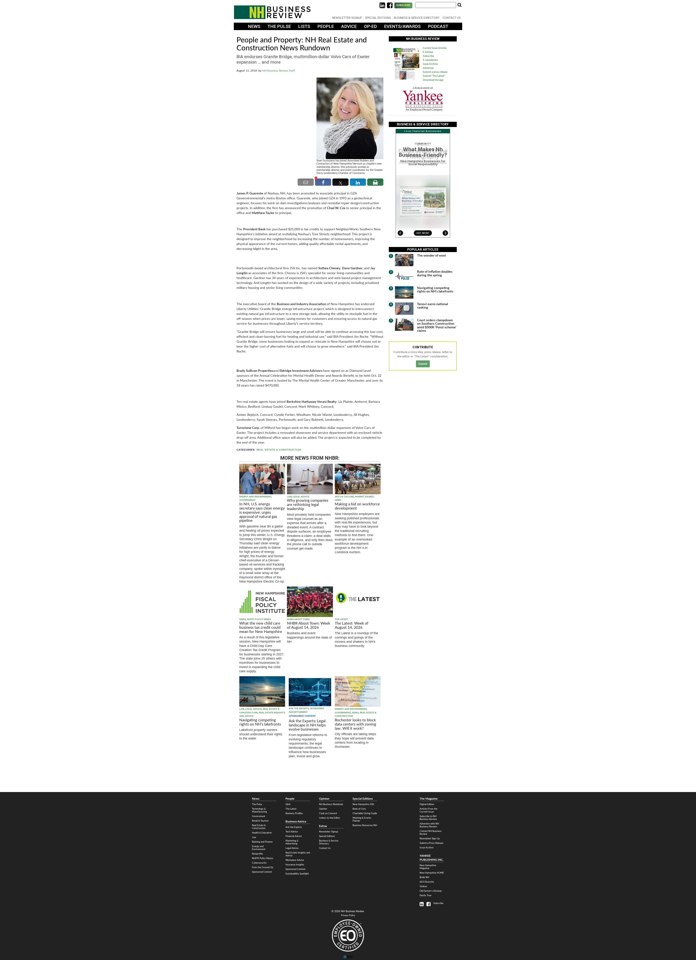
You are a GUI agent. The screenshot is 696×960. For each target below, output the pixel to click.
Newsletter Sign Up (430, 838)
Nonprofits (257, 854)
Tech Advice (291, 831)
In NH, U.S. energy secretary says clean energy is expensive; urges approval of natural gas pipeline (262, 512)
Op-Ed (370, 26)
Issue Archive (430, 64)
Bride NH (424, 877)
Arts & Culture (344, 496)
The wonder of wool (431, 255)
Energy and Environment (255, 496)
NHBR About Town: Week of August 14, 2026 (308, 625)
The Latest (341, 619)
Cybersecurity (259, 863)
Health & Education (262, 833)
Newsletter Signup (347, 18)
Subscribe (403, 5)
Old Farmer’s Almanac (431, 891)
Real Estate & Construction (278, 449)
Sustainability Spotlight (297, 873)
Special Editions (378, 18)
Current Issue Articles (435, 48)
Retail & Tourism (260, 821)
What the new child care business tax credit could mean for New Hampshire (260, 628)
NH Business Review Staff (278, 70)
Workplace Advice (294, 860)
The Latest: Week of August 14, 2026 (351, 625)
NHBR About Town (298, 619)
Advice (349, 26)
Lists (304, 26)
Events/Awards (402, 26)
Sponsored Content (262, 872)
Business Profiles (294, 813)
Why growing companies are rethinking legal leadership (307, 505)
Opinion (323, 809)
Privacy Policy (348, 915)
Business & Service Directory (417, 18)
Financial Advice (293, 836)
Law (289, 496)
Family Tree (425, 895)
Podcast (438, 26)
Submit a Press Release (431, 843)
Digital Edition (427, 804)
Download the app (433, 80)
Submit (422, 363)
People (325, 26)
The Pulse (279, 26)
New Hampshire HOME (432, 873)
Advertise (428, 68)
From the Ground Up (262, 867)
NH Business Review (272, 12)
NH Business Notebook (331, 804)
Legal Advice (301, 496)
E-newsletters (430, 60)
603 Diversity (427, 882)
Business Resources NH (365, 825)
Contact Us (452, 18)
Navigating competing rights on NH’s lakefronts (260, 722)
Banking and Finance (262, 842)
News (254, 26)
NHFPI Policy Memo (259, 619)
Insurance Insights (294, 864)
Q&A (288, 804)
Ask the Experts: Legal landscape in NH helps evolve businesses (307, 725)
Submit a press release (435, 72)
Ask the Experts (299, 708)
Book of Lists (359, 809)
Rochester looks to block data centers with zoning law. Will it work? (355, 724)
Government (247, 500)
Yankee (423, 886)
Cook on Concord (328, 813)
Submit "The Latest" (434, 76)
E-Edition (428, 52)
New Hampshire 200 (363, 804)
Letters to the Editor (329, 818)
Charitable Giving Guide (365, 813)
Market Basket (364, 496)
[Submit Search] (459, 5)
